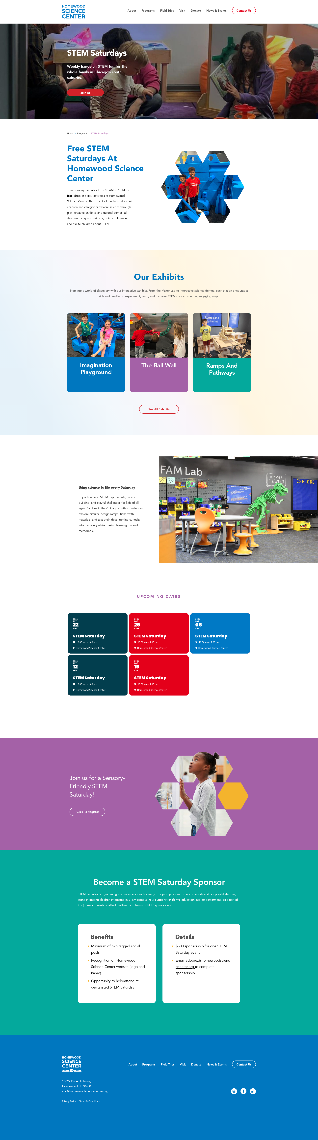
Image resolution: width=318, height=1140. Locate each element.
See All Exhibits (158, 409)
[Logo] (79, 12)
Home (70, 133)
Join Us (85, 93)
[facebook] (243, 1091)
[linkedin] (253, 1091)
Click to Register (88, 812)
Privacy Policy (69, 1101)
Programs (82, 133)
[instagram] (234, 1091)
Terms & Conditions (89, 1101)
